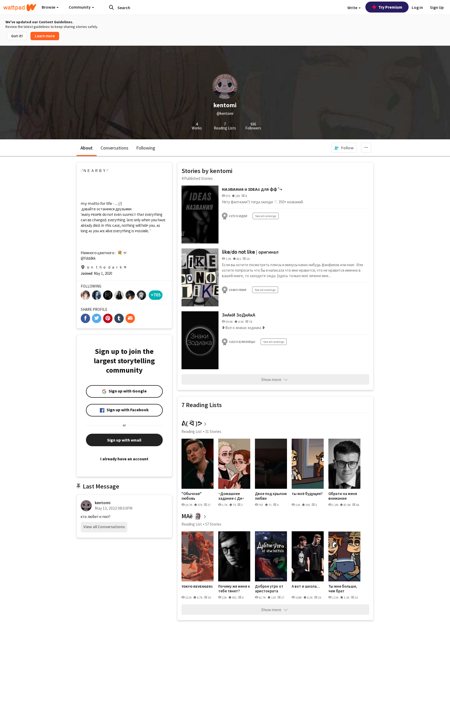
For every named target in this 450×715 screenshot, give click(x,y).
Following (145, 148)
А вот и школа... (306, 586)
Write (352, 7)
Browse (49, 7)
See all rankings (265, 216)
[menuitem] (344, 147)
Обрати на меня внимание (342, 495)
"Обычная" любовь (192, 495)
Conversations (114, 148)
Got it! (17, 35)
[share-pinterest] (108, 318)
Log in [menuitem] (417, 7)
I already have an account (124, 458)
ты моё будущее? (307, 493)
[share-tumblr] (119, 318)
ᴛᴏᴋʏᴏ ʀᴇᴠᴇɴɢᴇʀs (197, 586)
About (86, 148)
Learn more (45, 35)
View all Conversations (104, 526)
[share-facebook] (85, 318)
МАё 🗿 (192, 516)
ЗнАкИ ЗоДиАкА (238, 315)
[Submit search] (111, 7)
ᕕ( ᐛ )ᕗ (192, 423)
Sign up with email (124, 440)
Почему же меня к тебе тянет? (234, 588)
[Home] (19, 8)
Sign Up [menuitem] (437, 7)
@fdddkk (88, 258)
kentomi (102, 502)
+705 (155, 295)
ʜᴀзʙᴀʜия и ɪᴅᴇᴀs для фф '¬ (252, 189)
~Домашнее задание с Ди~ (231, 495)
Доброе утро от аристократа (269, 588)
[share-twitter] (96, 318)
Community (80, 7)
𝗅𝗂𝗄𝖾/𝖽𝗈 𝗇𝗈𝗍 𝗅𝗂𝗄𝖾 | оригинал (250, 252)
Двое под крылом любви (271, 495)
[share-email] (130, 318)
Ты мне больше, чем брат (342, 588)
